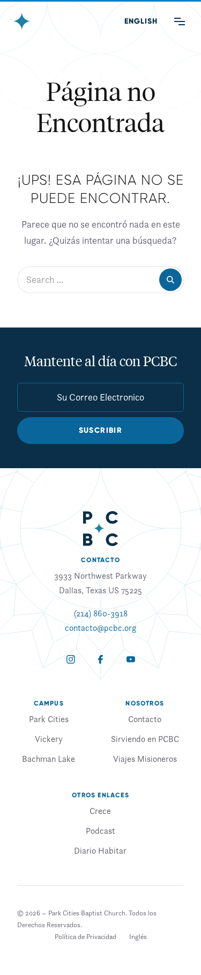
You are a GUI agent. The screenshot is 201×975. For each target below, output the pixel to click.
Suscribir (101, 430)
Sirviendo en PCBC (145, 738)
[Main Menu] (179, 21)
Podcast (100, 830)
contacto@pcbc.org (100, 627)
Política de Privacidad (85, 936)
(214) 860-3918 (101, 613)
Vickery (49, 738)
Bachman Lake (48, 758)
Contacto (144, 719)
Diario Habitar (100, 850)
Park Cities (49, 719)
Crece (100, 810)
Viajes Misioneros (145, 758)
